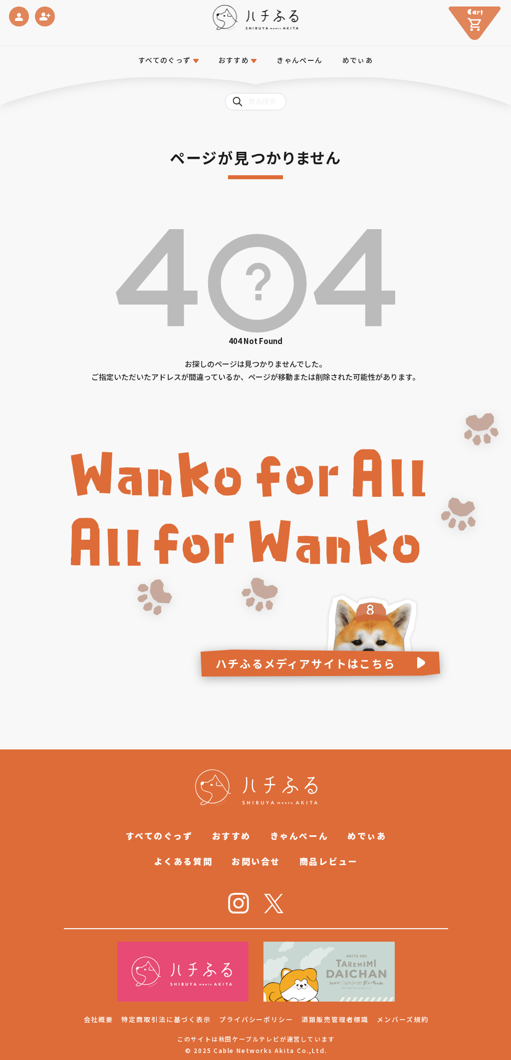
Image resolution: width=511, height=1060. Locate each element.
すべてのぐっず (164, 59)
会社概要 (99, 1019)
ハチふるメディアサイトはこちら (306, 663)
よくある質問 (183, 861)
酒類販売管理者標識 (335, 1019)
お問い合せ (256, 861)
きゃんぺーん (299, 59)
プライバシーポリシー (256, 1019)
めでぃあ (357, 59)
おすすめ (231, 835)
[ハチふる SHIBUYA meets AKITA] (255, 17)
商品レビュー (328, 861)
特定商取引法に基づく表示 (166, 1019)
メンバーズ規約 (403, 1019)
